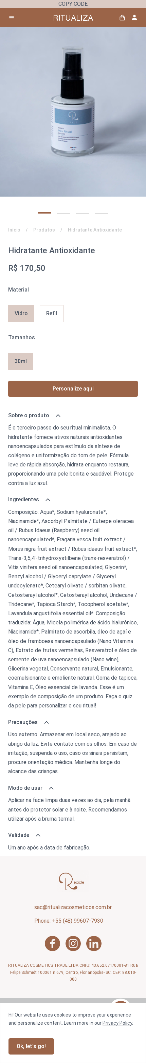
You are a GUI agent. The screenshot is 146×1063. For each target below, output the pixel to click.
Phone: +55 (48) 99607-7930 (68, 921)
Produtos (44, 230)
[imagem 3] (82, 213)
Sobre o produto (28, 415)
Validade (18, 835)
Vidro (21, 313)
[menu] (11, 17)
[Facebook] (52, 943)
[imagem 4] (101, 213)
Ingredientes (23, 499)
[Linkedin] (94, 943)
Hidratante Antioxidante (95, 230)
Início (14, 230)
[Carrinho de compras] (122, 17)
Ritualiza (73, 18)
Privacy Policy (117, 1023)
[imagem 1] (44, 213)
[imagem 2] (63, 213)
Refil (51, 313)
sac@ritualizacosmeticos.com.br (73, 907)
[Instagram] (73, 943)
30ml (21, 361)
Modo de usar (25, 788)
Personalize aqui (73, 388)
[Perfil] (134, 17)
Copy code (73, 4)
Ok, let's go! (31, 1046)
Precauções (23, 722)
